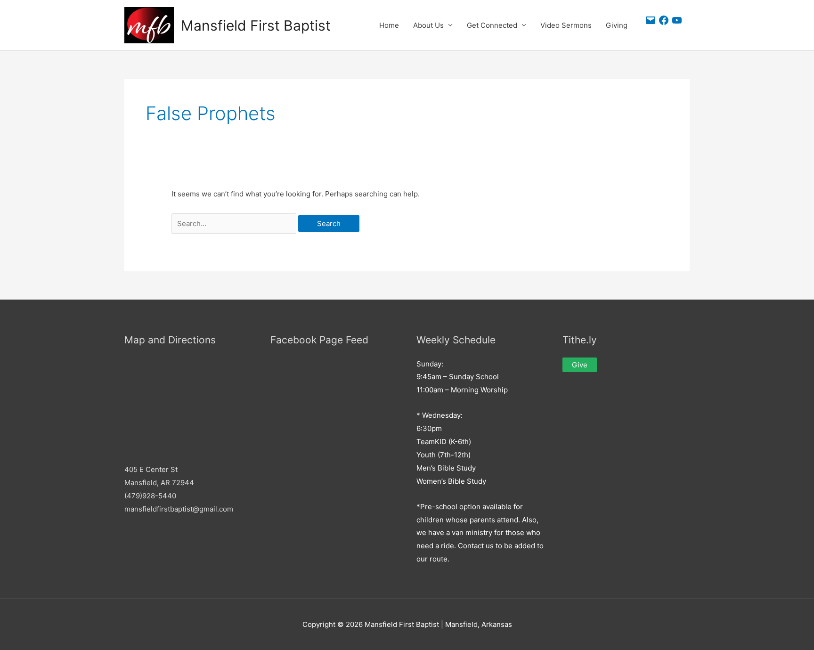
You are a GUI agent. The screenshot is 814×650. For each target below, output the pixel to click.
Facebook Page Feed (319, 340)
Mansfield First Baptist (256, 25)
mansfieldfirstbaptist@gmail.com (178, 508)
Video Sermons (566, 25)
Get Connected (492, 25)
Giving (616, 25)
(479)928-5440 (150, 495)
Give (579, 364)
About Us (428, 25)
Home (389, 25)
